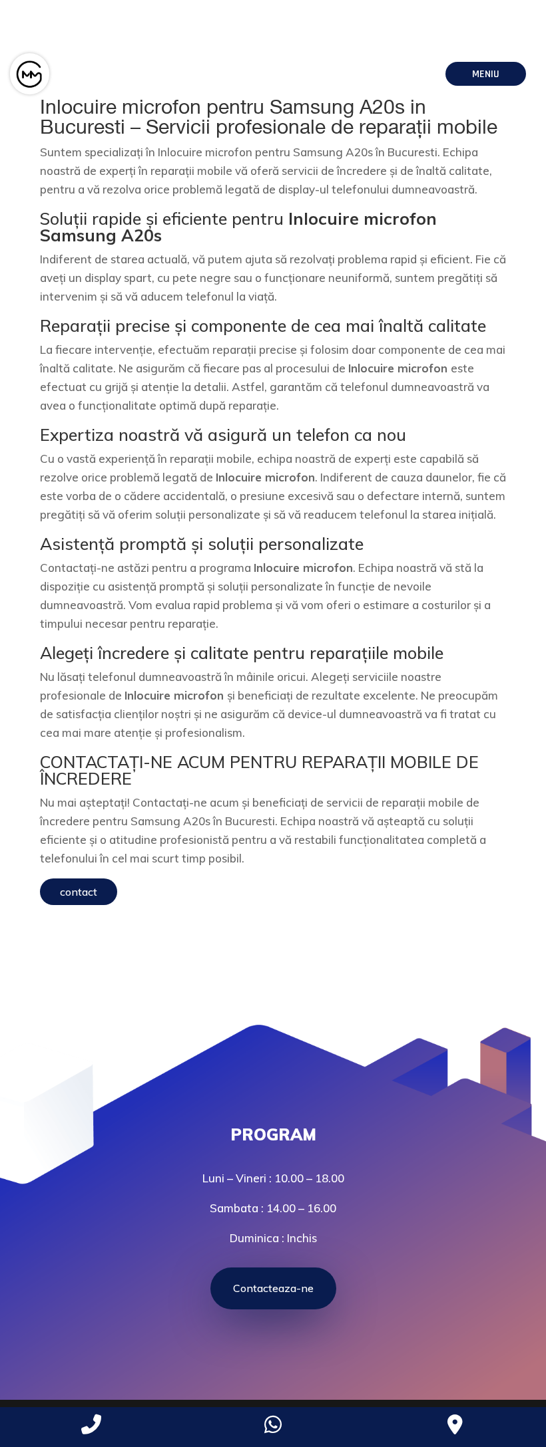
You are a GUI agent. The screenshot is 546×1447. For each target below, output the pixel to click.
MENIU (485, 74)
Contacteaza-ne (273, 1288)
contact (78, 891)
